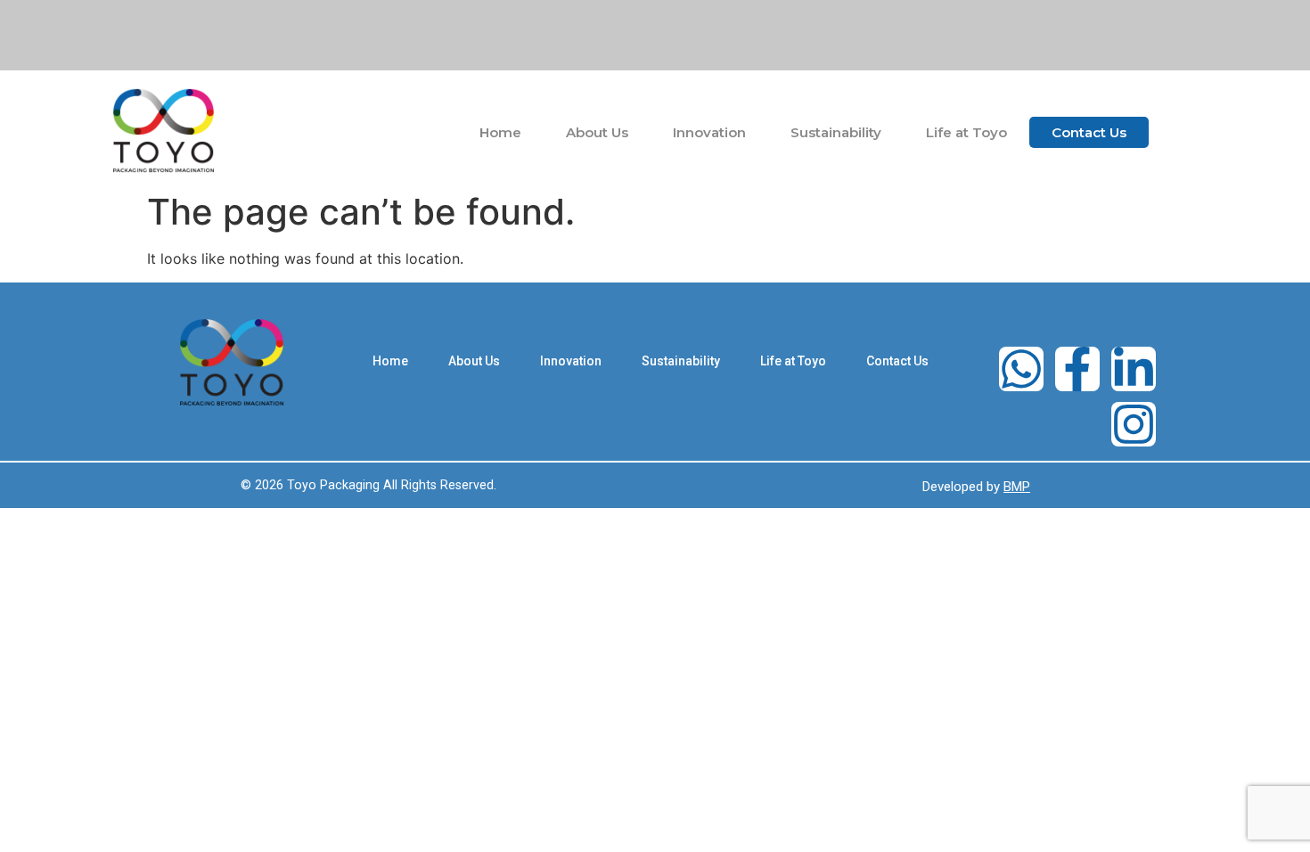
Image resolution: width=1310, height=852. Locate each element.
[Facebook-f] (1077, 369)
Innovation (709, 132)
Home (500, 132)
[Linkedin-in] (1133, 369)
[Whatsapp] (1021, 369)
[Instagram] (1133, 424)
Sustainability (835, 132)
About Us (597, 132)
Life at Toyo (966, 132)
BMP (1016, 487)
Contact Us (1089, 132)
